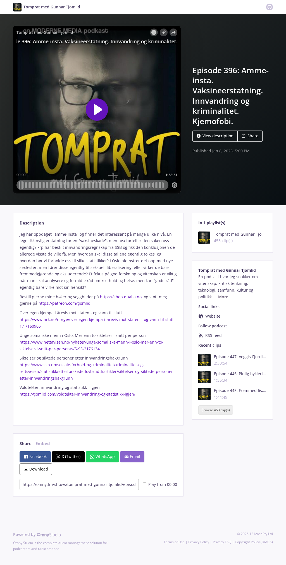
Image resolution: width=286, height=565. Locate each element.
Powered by (25, 534)
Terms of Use (174, 542)
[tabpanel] (98, 324)
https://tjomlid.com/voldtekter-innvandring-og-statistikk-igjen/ (77, 394)
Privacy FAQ (222, 542)
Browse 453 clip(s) (215, 410)
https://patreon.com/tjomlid (64, 303)
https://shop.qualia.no (121, 296)
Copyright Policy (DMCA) (254, 542)
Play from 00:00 (162, 484)
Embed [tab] (42, 443)
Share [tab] (26, 443)
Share (252, 135)
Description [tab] (32, 223)
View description (217, 135)
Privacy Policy (198, 542)
